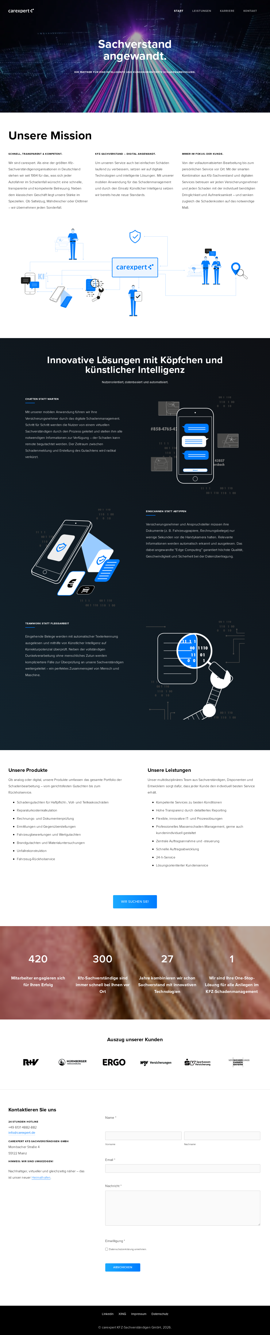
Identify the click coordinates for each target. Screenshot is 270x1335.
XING (122, 1314)
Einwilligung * (115, 1240)
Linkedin (107, 1314)
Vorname (110, 1144)
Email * (110, 1159)
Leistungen (201, 11)
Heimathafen (41, 1177)
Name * (110, 1117)
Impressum (138, 1314)
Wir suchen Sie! (135, 901)
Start (179, 11)
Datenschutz (159, 1314)
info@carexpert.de (21, 1132)
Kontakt (250, 11)
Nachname (190, 1144)
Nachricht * (113, 1185)
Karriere (227, 11)
